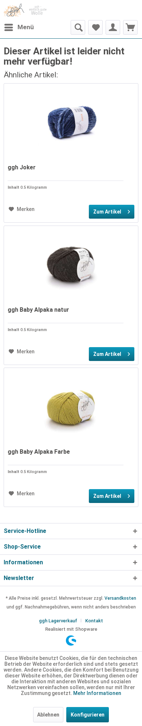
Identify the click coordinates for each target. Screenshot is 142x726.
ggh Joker (22, 167)
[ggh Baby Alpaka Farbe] (71, 404)
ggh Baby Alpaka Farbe (39, 451)
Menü (25, 27)
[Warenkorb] (130, 27)
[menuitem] (19, 27)
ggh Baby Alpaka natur (38, 309)
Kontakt (94, 620)
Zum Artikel (107, 212)
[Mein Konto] (113, 27)
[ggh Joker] (71, 120)
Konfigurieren (87, 715)
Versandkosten (120, 598)
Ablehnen (48, 715)
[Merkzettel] (95, 27)
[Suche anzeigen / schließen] (78, 27)
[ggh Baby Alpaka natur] (71, 262)
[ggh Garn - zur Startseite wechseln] (25, 10)
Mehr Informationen (97, 693)
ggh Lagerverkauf (58, 620)
